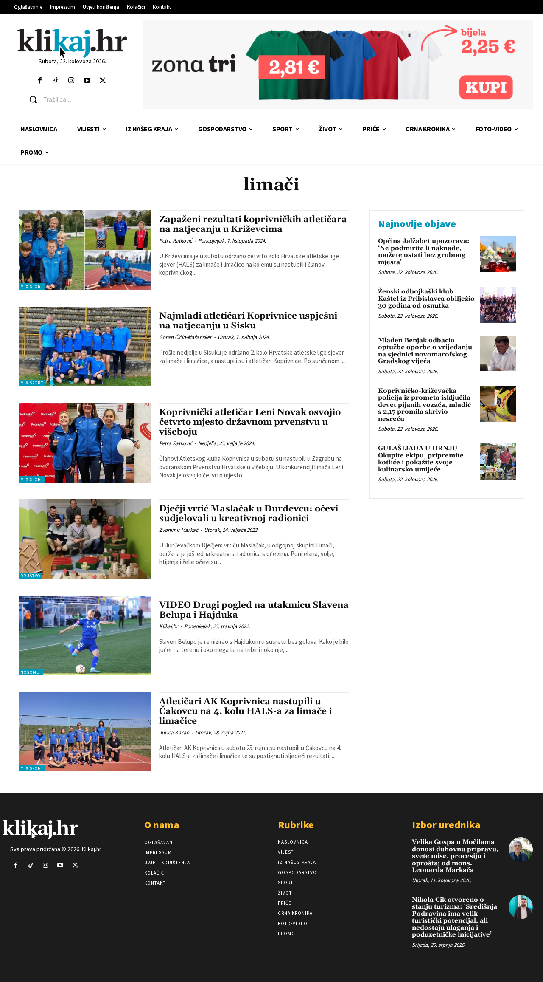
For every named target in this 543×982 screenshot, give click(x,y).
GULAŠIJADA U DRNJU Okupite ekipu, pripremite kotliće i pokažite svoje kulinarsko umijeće (421, 459)
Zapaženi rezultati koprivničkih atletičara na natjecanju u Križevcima (253, 224)
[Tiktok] (55, 81)
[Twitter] (103, 81)
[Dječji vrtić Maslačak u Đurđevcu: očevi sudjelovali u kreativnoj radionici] (85, 539)
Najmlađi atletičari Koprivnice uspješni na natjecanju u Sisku (248, 320)
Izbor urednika (446, 824)
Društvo (30, 575)
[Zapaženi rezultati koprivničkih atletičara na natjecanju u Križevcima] (85, 250)
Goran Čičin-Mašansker (185, 337)
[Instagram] (71, 81)
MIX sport (31, 286)
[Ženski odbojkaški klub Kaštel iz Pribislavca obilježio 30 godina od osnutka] (498, 305)
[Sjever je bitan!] (72, 43)
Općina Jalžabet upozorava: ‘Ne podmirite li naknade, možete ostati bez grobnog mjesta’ (424, 251)
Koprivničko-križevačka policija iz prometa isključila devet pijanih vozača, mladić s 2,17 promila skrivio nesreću (424, 405)
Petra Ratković (175, 240)
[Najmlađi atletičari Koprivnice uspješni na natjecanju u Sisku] (85, 346)
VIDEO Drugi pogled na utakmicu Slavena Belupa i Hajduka (254, 610)
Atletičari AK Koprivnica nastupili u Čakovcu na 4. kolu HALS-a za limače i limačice (245, 711)
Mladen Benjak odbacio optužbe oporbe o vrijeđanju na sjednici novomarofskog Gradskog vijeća (425, 351)
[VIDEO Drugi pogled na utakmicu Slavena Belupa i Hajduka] (85, 635)
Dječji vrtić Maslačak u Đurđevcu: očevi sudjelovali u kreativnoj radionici (248, 513)
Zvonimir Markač (178, 529)
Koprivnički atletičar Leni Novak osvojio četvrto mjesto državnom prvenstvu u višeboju (250, 422)
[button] (78, 99)
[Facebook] (39, 81)
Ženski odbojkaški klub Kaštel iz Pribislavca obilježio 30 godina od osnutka (426, 299)
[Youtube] (87, 81)
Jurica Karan (174, 732)
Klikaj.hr (168, 626)
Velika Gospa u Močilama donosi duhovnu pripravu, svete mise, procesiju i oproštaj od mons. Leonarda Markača (455, 856)
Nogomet (31, 672)
